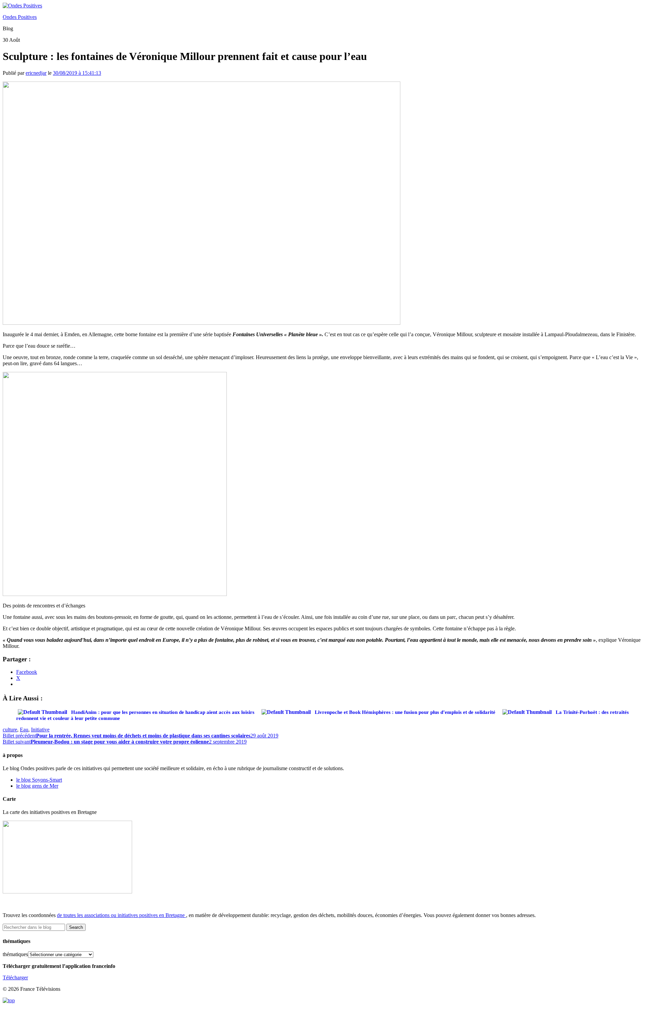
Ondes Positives (20, 17)
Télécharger (15, 977)
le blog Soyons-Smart (39, 780)
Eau (24, 729)
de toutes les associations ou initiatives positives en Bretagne (121, 915)
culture (10, 729)
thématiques (15, 954)
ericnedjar (36, 73)
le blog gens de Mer (37, 786)
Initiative (40, 729)
